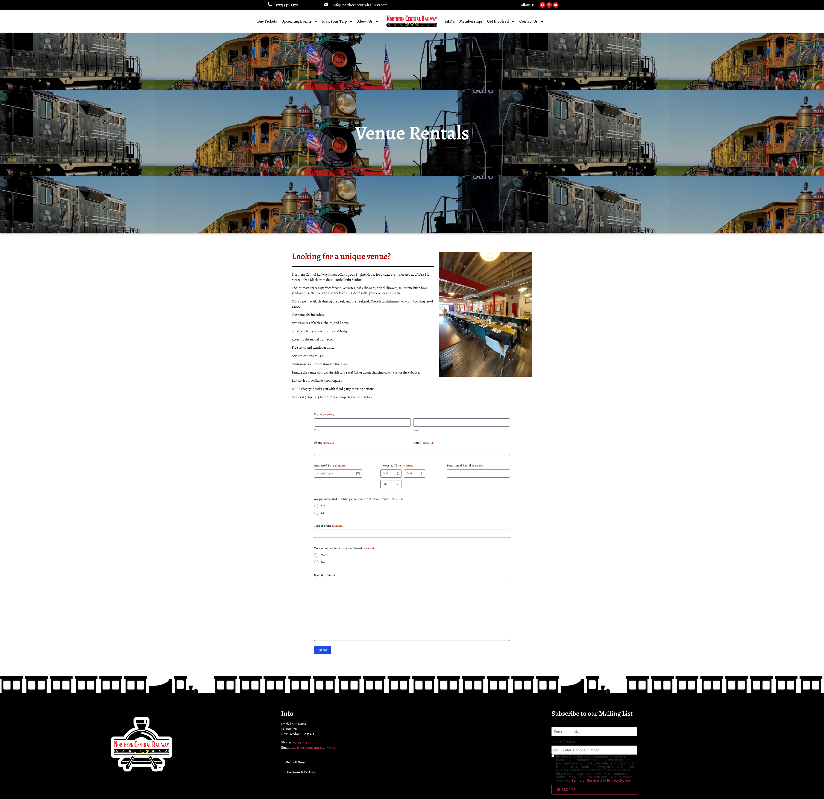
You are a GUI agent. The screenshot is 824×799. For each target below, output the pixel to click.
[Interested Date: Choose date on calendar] (358, 473)
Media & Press (295, 762)
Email (555, 723)
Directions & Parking (300, 772)
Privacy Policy (618, 780)
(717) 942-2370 (287, 5)
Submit (322, 650)
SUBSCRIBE (566, 789)
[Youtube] (556, 5)
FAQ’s (450, 21)
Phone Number (563, 741)
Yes (323, 506)
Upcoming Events (296, 21)
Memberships (471, 21)
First (317, 430)
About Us (365, 21)
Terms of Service (585, 780)
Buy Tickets (267, 21)
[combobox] (557, 750)
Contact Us (528, 21)
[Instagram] (549, 5)
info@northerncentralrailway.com (360, 5)
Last (415, 430)
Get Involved (498, 21)
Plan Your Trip (334, 21)
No (323, 513)
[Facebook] (542, 5)
